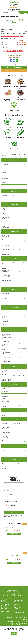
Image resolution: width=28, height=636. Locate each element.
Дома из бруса (4, 601)
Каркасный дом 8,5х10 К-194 (14, 527)
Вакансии (16, 609)
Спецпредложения (18, 600)
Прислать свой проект (6, 609)
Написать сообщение (14, 67)
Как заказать (17, 599)
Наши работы (17, 603)
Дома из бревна (4, 605)
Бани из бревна (4, 607)
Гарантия (16, 604)
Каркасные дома (5, 599)
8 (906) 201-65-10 (14, 57)
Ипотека (16, 608)
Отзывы (16, 605)
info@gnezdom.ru (21, 625)
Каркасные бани (5, 604)
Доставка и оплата (18, 601)
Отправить (14, 513)
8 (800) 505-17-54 (14, 10)
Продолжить (14, 633)
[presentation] (3, 27)
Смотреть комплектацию (14, 71)
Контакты (16, 614)
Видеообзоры (17, 607)
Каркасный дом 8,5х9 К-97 (14, 556)
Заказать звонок (14, 7)
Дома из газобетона (5, 608)
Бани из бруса (4, 603)
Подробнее (14, 533)
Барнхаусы (3, 600)
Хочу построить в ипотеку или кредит (10, 47)
